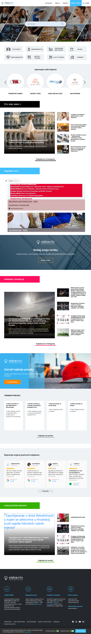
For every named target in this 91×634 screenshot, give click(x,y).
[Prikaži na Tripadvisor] (71, 464)
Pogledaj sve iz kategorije (45, 159)
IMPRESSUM (7, 622)
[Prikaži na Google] (8, 464)
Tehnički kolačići (50, 631)
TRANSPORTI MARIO (15, 94)
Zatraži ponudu (12, 382)
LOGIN (86, 3)
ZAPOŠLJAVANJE (31, 622)
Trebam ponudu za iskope (76, 404)
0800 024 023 (38, 604)
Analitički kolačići (65, 631)
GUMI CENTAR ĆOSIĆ (55, 94)
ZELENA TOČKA (35, 94)
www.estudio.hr (72, 608)
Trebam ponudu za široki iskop (55, 404)
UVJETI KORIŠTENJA (19, 622)
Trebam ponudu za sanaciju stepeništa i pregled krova (34, 405)
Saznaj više (27, 632)
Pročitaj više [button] (10, 476)
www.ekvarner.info (73, 601)
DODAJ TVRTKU (76, 3)
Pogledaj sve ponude (45, 436)
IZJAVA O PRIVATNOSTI (45, 622)
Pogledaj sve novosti (45, 560)
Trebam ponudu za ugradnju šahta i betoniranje (12, 405)
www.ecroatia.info (73, 602)
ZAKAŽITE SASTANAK (53, 603)
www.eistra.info (72, 599)
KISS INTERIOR (75, 94)
